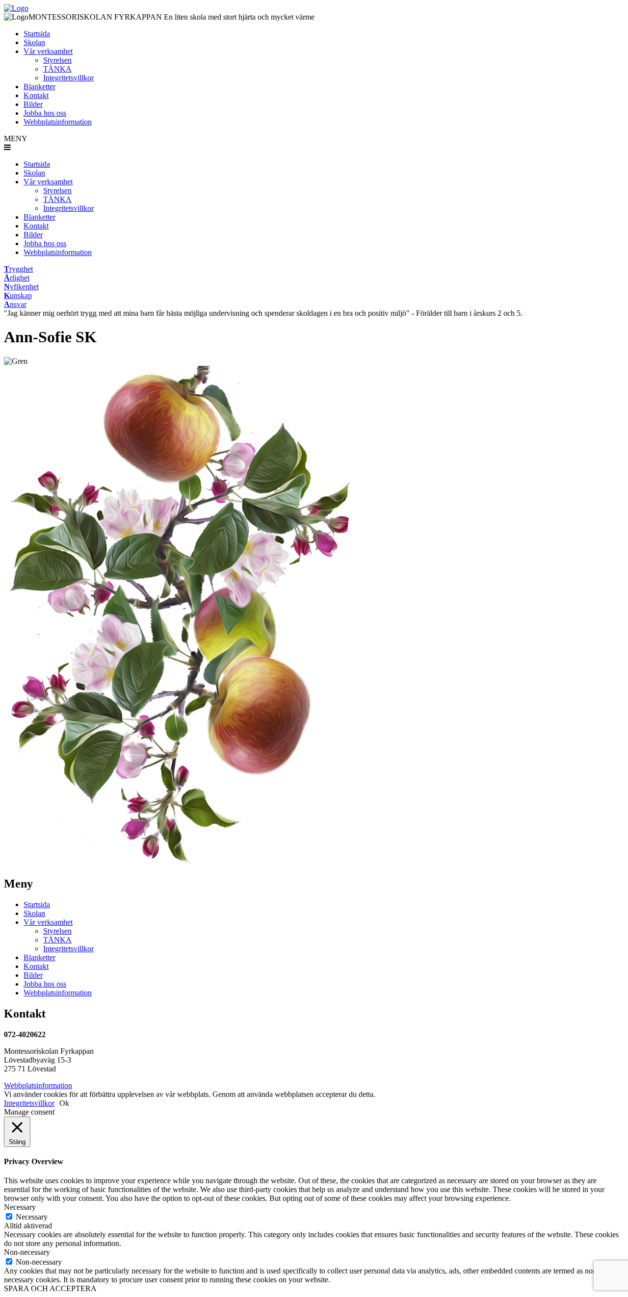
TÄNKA (57, 69)
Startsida (37, 33)
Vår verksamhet (48, 51)
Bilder (33, 104)
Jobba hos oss (45, 113)
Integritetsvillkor (68, 78)
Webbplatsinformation (58, 122)
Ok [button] (64, 1103)
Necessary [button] (20, 1207)
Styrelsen (57, 60)
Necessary (32, 1217)
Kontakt (36, 95)
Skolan (34, 42)
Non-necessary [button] (27, 1252)
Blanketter (39, 86)
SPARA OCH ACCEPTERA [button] (50, 1288)
